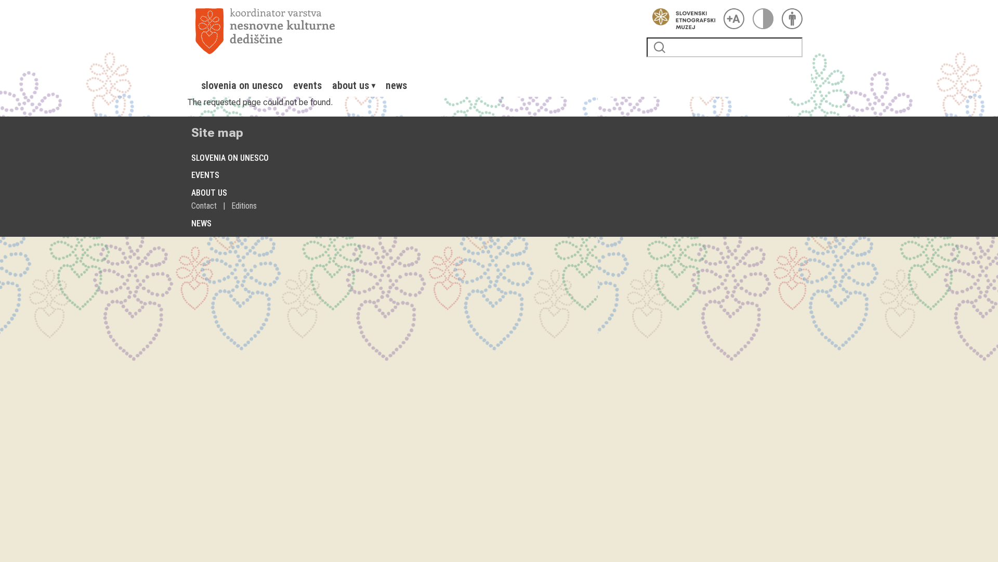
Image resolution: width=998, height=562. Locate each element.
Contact (204, 206)
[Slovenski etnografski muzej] (681, 18)
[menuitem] (242, 85)
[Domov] (416, 31)
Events (307, 85)
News (396, 85)
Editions (244, 206)
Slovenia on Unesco (242, 85)
